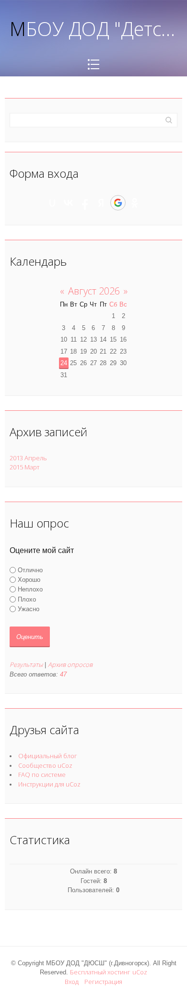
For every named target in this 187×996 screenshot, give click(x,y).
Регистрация (103, 981)
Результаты (26, 664)
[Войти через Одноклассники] (135, 203)
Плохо (27, 599)
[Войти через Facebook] (85, 203)
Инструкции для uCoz (49, 784)
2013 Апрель (28, 458)
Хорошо (29, 579)
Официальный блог (47, 755)
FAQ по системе (42, 774)
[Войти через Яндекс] (101, 203)
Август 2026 (94, 290)
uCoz (139, 972)
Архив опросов (70, 664)
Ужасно (28, 609)
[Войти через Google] (118, 202)
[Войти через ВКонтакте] (68, 203)
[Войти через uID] (52, 203)
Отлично (30, 570)
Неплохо (30, 589)
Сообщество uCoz (45, 765)
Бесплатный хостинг (100, 972)
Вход (72, 981)
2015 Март (24, 467)
